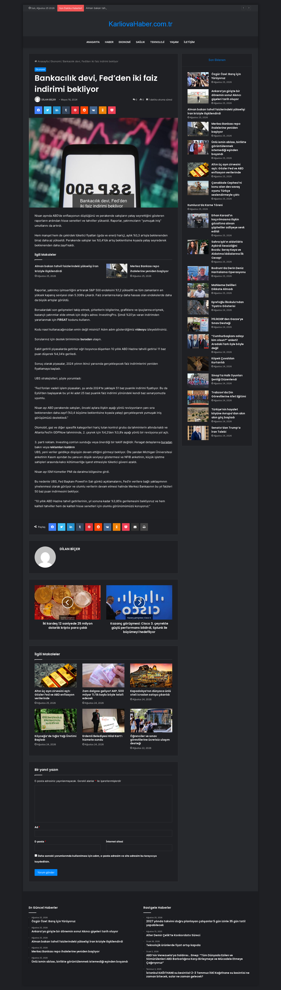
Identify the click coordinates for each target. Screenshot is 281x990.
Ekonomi (125, 42)
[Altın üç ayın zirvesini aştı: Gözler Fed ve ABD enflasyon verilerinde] (56, 675)
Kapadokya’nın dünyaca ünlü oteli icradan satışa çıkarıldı (150, 693)
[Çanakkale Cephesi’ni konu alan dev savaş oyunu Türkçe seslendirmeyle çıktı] (198, 188)
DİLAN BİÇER (48, 99)
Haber (109, 42)
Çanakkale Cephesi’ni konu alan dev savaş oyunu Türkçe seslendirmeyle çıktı (226, 189)
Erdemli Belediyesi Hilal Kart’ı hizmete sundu (102, 738)
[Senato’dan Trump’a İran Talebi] (198, 433)
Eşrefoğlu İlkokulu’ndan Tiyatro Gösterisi (227, 304)
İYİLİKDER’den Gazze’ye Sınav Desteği (227, 321)
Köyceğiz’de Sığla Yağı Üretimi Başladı (55, 738)
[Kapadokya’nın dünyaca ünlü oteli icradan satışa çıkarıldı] (151, 675)
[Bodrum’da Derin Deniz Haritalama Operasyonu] (198, 273)
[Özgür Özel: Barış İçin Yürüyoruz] (198, 79)
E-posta (40, 841)
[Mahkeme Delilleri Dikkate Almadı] (198, 290)
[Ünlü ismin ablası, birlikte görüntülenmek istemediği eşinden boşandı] (198, 147)
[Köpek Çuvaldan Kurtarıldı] (198, 363)
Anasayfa (93, 42)
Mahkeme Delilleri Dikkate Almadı (223, 287)
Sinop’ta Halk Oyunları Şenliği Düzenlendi (227, 377)
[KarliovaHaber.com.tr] (140, 24)
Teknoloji (157, 42)
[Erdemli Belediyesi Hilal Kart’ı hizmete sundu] (103, 720)
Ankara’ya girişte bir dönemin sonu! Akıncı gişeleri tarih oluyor (226, 95)
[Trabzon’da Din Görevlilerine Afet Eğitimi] (198, 397)
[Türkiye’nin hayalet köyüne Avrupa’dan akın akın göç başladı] (198, 414)
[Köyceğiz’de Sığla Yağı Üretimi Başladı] (56, 720)
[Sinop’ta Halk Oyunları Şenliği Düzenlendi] (198, 380)
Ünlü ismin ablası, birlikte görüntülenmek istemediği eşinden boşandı (228, 148)
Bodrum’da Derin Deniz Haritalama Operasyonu (228, 270)
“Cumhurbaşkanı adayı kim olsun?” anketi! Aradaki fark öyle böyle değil (227, 342)
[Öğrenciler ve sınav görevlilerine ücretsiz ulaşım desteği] (151, 720)
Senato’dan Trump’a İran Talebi (225, 430)
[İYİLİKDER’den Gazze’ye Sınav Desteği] (198, 324)
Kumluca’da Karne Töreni (205, 205)
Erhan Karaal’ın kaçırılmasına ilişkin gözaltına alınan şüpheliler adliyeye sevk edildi (227, 223)
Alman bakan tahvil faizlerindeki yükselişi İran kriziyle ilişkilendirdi (124, 8)
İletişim (189, 42)
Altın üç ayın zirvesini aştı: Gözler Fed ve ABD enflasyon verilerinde (54, 694)
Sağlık (140, 42)
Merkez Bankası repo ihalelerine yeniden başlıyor (225, 128)
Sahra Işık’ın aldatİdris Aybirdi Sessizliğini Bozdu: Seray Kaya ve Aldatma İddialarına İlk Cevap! (227, 250)
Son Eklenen (217, 60)
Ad (37, 827)
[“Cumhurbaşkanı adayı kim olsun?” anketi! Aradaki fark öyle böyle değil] (198, 341)
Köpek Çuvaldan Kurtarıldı (222, 360)
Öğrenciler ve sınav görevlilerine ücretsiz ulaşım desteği (150, 739)
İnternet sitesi (114, 841)
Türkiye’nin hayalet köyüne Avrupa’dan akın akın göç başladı (228, 413)
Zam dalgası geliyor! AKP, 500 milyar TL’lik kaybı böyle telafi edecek (103, 694)
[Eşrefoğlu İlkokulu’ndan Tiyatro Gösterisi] (198, 307)
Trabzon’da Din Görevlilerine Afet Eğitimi (228, 394)
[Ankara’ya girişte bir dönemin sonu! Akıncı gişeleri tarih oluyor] (198, 96)
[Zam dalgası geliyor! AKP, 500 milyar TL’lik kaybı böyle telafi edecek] (103, 675)
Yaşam (174, 42)
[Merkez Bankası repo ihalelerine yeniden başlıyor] (116, 271)
